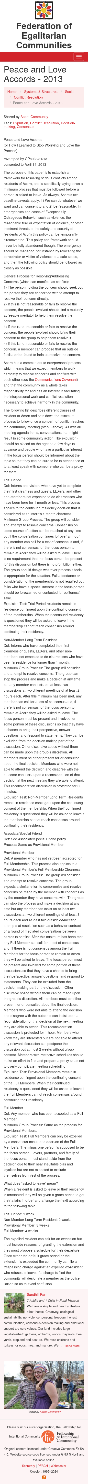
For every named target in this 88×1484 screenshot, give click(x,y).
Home (12, 91)
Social (69, 91)
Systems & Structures (40, 91)
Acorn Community (34, 116)
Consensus (25, 126)
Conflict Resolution (28, 97)
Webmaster (58, 1466)
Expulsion (20, 122)
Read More (72, 1346)
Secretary (28, 1466)
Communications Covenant (56, 379)
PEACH (43, 1466)
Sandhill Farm (37, 1294)
